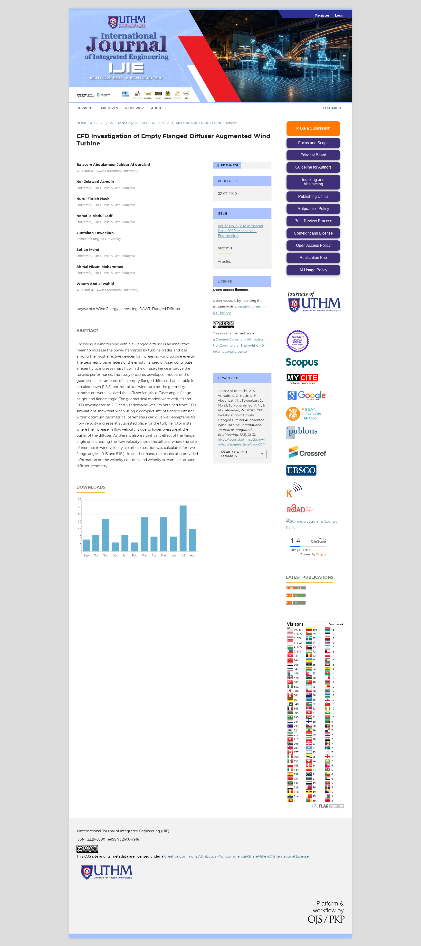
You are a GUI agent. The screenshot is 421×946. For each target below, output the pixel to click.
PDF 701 (229, 165)
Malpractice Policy (313, 209)
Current (85, 108)
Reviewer (134, 108)
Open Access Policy (313, 245)
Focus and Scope (313, 143)
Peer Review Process (313, 221)
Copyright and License (313, 233)
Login (339, 15)
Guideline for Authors (313, 167)
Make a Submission (313, 128)
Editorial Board (313, 155)
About (157, 108)
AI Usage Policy (313, 270)
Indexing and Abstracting (313, 182)
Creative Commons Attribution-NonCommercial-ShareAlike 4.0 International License (239, 345)
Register (322, 15)
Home (82, 123)
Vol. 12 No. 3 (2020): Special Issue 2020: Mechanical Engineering (166, 123)
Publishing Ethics (313, 196)
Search (333, 108)
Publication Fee (313, 257)
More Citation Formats (234, 454)
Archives (109, 108)
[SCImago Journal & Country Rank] (315, 527)
